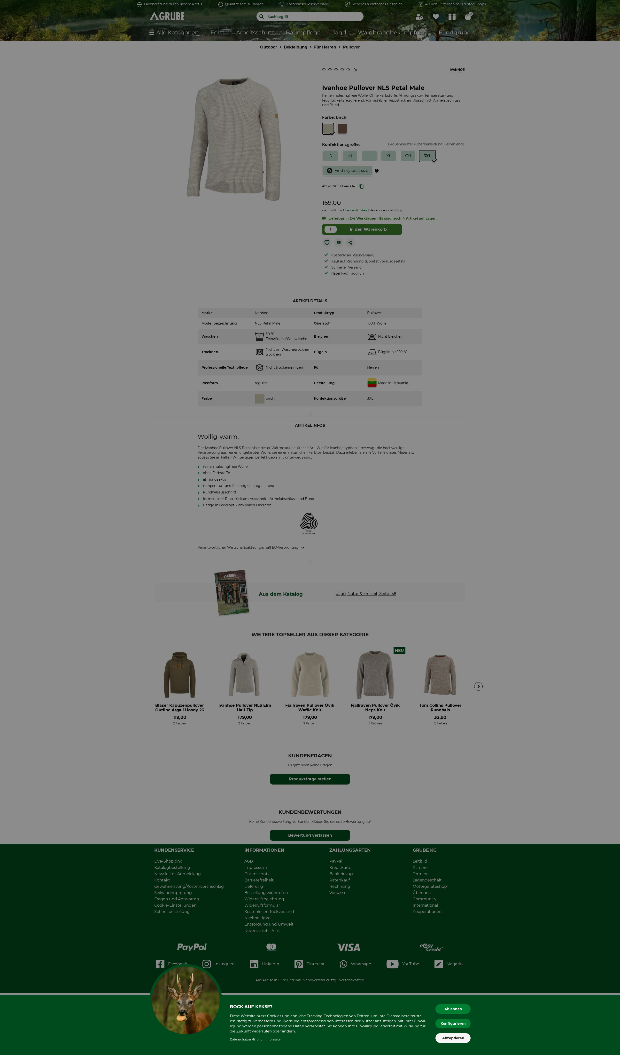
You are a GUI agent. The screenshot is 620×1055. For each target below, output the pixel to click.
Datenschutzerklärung (246, 1039)
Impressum (273, 1039)
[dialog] (310, 527)
